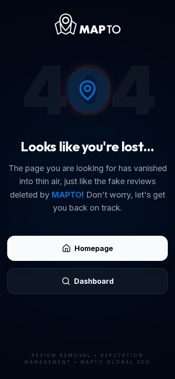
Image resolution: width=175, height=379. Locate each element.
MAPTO (67, 194)
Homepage (93, 248)
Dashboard (94, 281)
